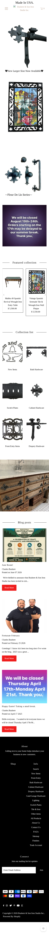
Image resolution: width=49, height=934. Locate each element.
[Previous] (4, 295)
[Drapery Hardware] (37, 429)
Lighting (35, 800)
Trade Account (36, 845)
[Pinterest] (14, 906)
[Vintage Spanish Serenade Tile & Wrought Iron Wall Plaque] (36, 282)
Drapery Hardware (36, 791)
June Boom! (7, 565)
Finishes (35, 841)
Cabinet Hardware (35, 787)
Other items (36, 814)
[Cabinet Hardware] (37, 390)
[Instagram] (6, 906)
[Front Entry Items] (12, 429)
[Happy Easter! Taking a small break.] (24, 686)
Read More (9, 588)
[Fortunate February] (24, 616)
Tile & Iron (35, 809)
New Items (35, 773)
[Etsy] (22, 906)
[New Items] (12, 352)
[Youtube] (18, 906)
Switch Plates (35, 805)
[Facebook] (3, 906)
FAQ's (36, 832)
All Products (36, 818)
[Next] (45, 295)
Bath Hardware (36, 782)
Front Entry (36, 778)
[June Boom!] (24, 545)
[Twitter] (10, 906)
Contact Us (36, 827)
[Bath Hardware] (37, 352)
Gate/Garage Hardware (35, 796)
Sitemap (36, 836)
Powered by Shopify (11, 916)
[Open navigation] (6, 8)
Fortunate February (11, 635)
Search (36, 769)
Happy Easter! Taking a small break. (19, 706)
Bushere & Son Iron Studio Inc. (31, 913)
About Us (36, 823)
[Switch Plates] (12, 390)
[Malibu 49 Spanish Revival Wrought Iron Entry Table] (13, 282)
